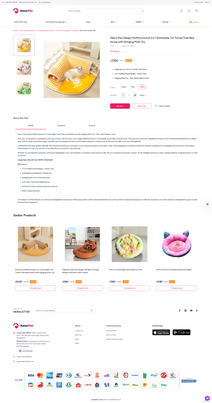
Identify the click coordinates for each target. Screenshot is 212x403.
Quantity (113, 95)
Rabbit (138, 22)
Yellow (142, 87)
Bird (112, 22)
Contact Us (79, 331)
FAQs (77, 343)
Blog (77, 339)
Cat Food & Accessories (55, 22)
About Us (78, 335)
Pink (133, 87)
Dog (88, 22)
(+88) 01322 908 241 (11, 2)
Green (123, 87)
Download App (46, 2)
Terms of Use (111, 335)
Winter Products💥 (63, 30)
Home (15, 30)
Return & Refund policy (114, 339)
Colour (112, 87)
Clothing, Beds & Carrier (46, 30)
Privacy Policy (111, 331)
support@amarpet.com (29, 2)
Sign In (207, 2)
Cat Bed (75, 30)
